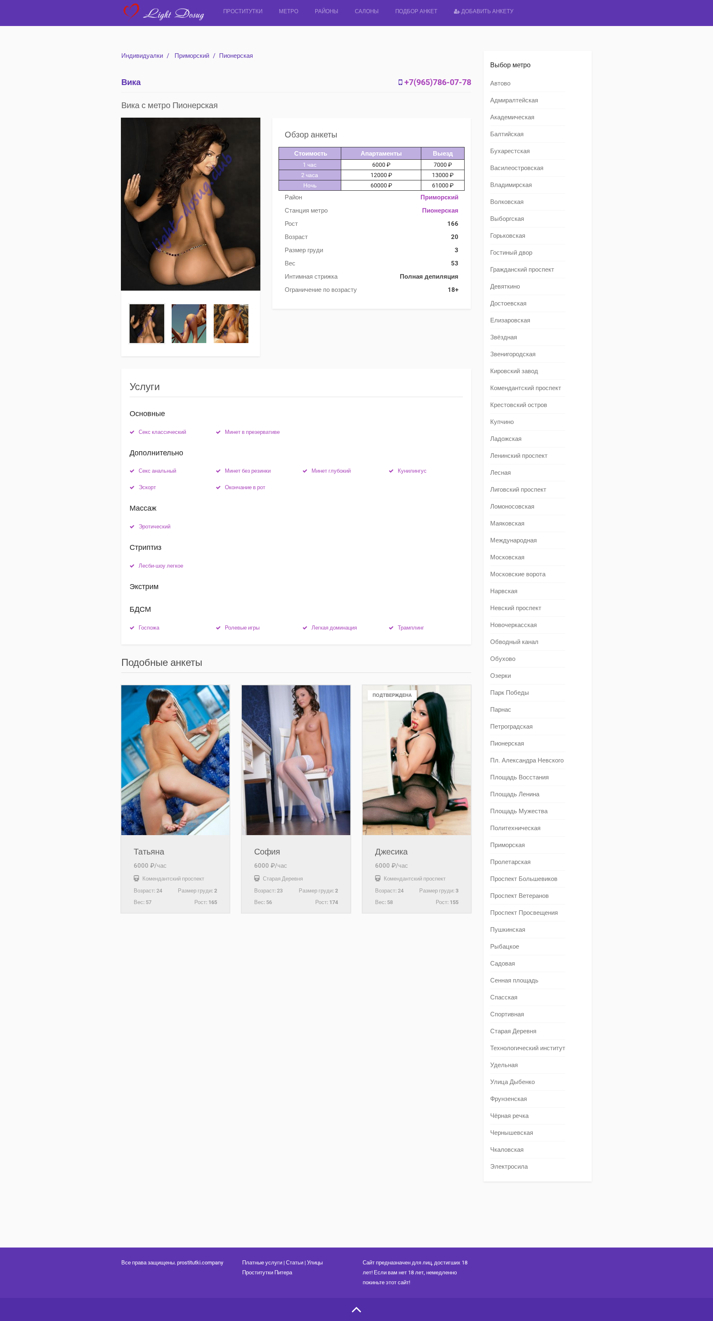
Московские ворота (517, 574)
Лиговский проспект (518, 489)
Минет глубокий (331, 471)
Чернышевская (511, 1132)
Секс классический (162, 432)
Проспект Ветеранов (519, 896)
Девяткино (505, 286)
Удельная (504, 1065)
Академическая (512, 117)
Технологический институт (527, 1048)
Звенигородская (513, 354)
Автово (500, 83)
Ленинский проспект (519, 455)
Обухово (502, 659)
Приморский (192, 55)
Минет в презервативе (252, 432)
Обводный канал (514, 642)
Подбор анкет (416, 11)
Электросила (509, 1166)
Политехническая (515, 828)
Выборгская (507, 219)
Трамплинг (411, 628)
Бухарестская (510, 151)
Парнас (500, 709)
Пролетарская (510, 862)
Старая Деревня (513, 1031)
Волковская (507, 202)
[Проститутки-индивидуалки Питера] (168, 18)
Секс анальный (157, 471)
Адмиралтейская (514, 100)
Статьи (294, 1262)
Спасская (503, 997)
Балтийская (507, 134)
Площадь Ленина (514, 794)
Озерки (500, 675)
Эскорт (147, 487)
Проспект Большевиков (523, 879)
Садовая (502, 963)
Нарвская (503, 591)
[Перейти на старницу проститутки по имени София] (296, 760)
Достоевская (508, 303)
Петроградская (511, 726)
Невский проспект (515, 608)
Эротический (154, 526)
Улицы (315, 1262)
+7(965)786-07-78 (437, 82)
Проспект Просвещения (524, 912)
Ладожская (506, 439)
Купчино (502, 422)
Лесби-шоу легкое (161, 566)
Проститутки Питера (267, 1272)
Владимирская (511, 185)
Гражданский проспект (522, 269)
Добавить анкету (486, 11)
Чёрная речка (509, 1116)
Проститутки (242, 11)
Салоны (367, 11)
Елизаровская (510, 320)
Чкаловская (507, 1149)
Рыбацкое (504, 946)
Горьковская (507, 235)
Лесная (500, 472)
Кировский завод (514, 371)
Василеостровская (516, 168)
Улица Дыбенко (512, 1082)
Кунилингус (412, 471)
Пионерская (236, 55)
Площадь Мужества (519, 811)
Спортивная (507, 1014)
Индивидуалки (142, 55)
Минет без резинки (248, 471)
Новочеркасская (513, 625)
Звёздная (503, 337)
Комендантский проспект (525, 388)
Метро (288, 11)
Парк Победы (509, 692)
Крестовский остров (518, 405)
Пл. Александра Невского (527, 760)
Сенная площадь (514, 980)
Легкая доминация (334, 628)
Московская (507, 557)
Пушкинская (507, 929)
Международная (513, 540)
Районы (326, 11)
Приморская (507, 845)
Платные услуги (262, 1262)
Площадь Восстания (519, 777)
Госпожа (149, 628)
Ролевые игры (242, 628)
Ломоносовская (512, 506)
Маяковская (507, 523)
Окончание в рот (245, 487)
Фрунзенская (508, 1099)
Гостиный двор (511, 252)
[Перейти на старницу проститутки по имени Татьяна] (175, 760)
